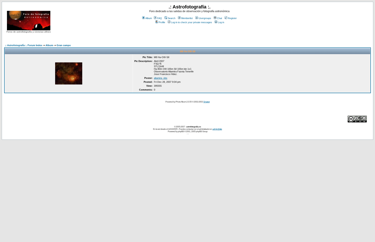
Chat (219, 18)
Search (171, 18)
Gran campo (64, 45)
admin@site (217, 129)
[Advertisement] (189, 32)
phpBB (181, 131)
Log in (221, 22)
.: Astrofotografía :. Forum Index (23, 45)
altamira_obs (160, 78)
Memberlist (187, 18)
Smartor (206, 102)
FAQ (159, 18)
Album (148, 18)
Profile (162, 22)
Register (232, 18)
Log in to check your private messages (191, 22)
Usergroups (205, 18)
